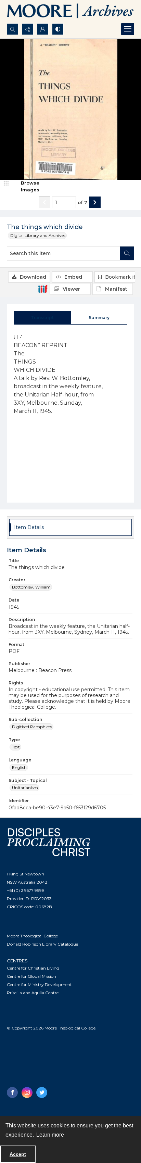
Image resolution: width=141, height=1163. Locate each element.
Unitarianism (25, 787)
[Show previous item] (44, 202)
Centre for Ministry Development (39, 984)
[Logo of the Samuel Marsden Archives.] (70, 11)
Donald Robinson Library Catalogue (42, 944)
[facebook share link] (12, 1092)
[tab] (42, 317)
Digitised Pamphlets (32, 726)
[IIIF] (42, 288)
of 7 (82, 202)
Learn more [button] (50, 1135)
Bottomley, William (31, 587)
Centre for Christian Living (33, 968)
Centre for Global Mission (31, 976)
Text (16, 746)
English (19, 767)
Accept (18, 1154)
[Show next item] (95, 202)
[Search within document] (127, 253)
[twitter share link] (41, 1092)
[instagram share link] (27, 1092)
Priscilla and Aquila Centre (33, 992)
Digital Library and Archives (37, 235)
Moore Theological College (32, 935)
